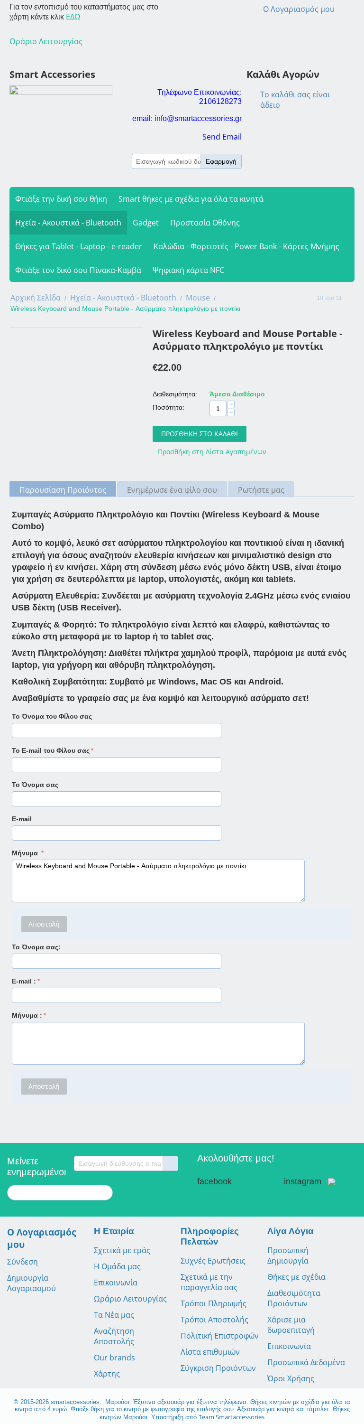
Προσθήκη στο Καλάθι (199, 433)
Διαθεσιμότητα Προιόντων (293, 1298)
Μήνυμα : (27, 1015)
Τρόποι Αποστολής (214, 1319)
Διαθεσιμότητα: (175, 394)
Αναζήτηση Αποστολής (114, 1336)
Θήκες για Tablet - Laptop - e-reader (78, 246)
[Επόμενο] (351, 298)
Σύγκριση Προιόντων (218, 1368)
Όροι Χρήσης (290, 1378)
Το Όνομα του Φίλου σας (52, 716)
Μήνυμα (26, 853)
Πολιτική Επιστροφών (220, 1335)
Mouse (198, 297)
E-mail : (24, 981)
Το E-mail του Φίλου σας (51, 750)
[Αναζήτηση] (105, 1193)
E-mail (22, 819)
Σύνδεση (22, 1261)
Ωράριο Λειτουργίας (130, 1298)
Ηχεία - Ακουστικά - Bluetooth (68, 222)
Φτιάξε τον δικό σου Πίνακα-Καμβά (78, 270)
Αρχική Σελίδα (35, 297)
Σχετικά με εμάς (122, 1250)
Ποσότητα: (168, 407)
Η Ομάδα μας (117, 1266)
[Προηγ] (307, 298)
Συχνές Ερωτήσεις (213, 1260)
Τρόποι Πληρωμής (213, 1303)
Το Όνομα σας (35, 784)
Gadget (146, 222)
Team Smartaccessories (231, 1417)
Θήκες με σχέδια (296, 1277)
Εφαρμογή (221, 161)
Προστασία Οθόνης (205, 222)
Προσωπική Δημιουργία (288, 1255)
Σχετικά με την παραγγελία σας (209, 1282)
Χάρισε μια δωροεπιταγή (291, 1324)
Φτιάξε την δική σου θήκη (61, 199)
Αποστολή (44, 923)
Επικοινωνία (115, 1282)
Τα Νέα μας (114, 1315)
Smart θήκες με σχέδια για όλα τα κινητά (191, 199)
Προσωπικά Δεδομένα (306, 1362)
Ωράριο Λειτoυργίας (45, 41)
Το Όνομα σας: (36, 947)
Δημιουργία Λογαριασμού (31, 1283)
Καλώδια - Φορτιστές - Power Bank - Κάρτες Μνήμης (246, 246)
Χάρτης (107, 1373)
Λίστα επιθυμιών (210, 1352)
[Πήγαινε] (170, 1163)
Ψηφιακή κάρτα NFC (188, 270)
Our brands (114, 1357)
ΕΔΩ (73, 16)
